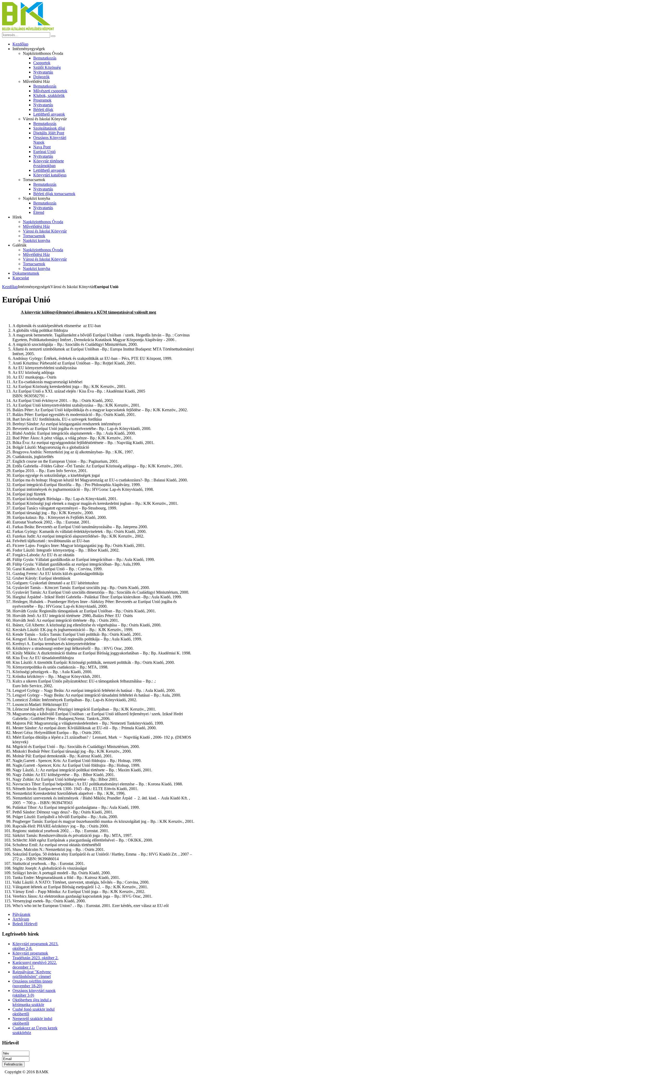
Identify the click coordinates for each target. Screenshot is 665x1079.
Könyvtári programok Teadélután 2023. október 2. (35, 955)
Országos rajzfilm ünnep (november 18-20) (32, 983)
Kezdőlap (10, 286)
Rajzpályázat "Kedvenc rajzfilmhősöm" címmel (31, 974)
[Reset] (53, 36)
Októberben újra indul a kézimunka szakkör (31, 1002)
